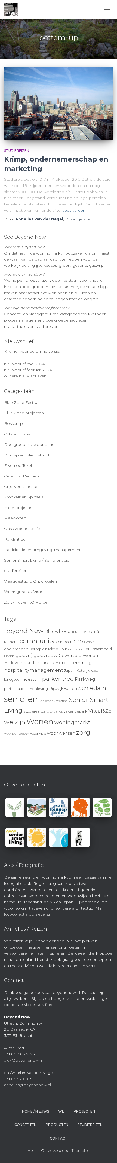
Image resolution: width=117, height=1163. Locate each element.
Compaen (64, 642)
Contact (58, 1138)
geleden (79, 219)
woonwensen (61, 733)
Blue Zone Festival (21, 402)
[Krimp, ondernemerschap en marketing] (58, 103)
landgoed (12, 679)
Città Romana (17, 434)
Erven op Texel (18, 465)
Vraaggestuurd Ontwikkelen (30, 581)
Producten (57, 1125)
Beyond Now (24, 631)
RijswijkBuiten (63, 688)
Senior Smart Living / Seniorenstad (36, 560)
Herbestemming (74, 662)
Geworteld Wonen (21, 476)
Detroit (89, 642)
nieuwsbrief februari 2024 (28, 369)
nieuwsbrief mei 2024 (24, 363)
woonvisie (38, 733)
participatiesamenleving (26, 688)
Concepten (25, 1125)
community (37, 641)
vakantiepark (75, 711)
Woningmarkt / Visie (23, 591)
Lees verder (73, 210)
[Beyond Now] (13, 9)
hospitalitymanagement (33, 670)
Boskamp (13, 423)
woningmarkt (72, 722)
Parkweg (85, 679)
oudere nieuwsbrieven (25, 376)
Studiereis (31, 711)
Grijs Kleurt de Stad (22, 486)
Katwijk (83, 670)
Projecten (84, 1111)
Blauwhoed (58, 631)
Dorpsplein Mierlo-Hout (27, 455)
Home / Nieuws (35, 1111)
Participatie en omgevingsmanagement (42, 549)
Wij (61, 1111)
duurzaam (76, 649)
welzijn (14, 722)
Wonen (39, 721)
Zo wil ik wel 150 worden (27, 602)
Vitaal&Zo (100, 711)
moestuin (31, 679)
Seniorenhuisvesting (53, 701)
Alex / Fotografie (24, 865)
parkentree (58, 678)
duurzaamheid (99, 649)
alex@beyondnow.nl (23, 1060)
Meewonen (15, 518)
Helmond (43, 662)
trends (58, 711)
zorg (83, 732)
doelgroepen (16, 649)
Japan (69, 670)
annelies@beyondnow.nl (27, 1084)
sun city (47, 711)
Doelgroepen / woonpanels (30, 444)
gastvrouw (45, 655)
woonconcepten (16, 733)
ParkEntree (15, 539)
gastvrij (24, 655)
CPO (78, 641)
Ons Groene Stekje (22, 528)
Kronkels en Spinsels (23, 497)
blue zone (81, 631)
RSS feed (45, 1004)
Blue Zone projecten (24, 412)
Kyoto (94, 671)
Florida (9, 656)
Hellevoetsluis (18, 662)
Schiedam (92, 688)
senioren (21, 699)
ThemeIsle (81, 1150)
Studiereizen (16, 151)
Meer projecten (19, 507)
